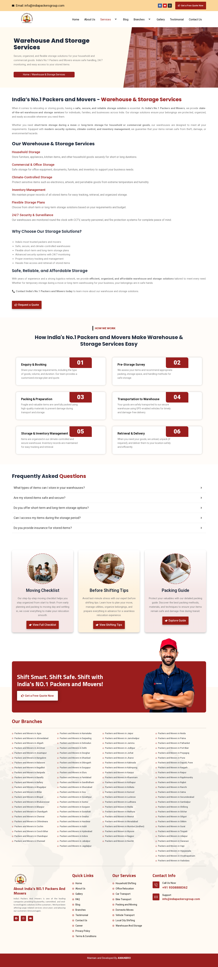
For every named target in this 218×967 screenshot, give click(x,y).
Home (75, 19)
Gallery (161, 19)
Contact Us (195, 19)
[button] (112, 19)
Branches (139, 19)
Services (105, 19)
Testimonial (177, 19)
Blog (125, 19)
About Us (89, 19)
